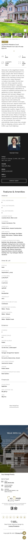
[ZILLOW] (24, 517)
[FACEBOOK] (3, 517)
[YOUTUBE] (17, 517)
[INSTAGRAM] (7, 517)
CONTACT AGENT (14, 180)
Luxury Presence (14, 526)
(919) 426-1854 (6, 165)
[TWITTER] (14, 517)
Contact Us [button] (14, 464)
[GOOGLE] (21, 517)
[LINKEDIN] (10, 517)
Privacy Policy (19, 533)
